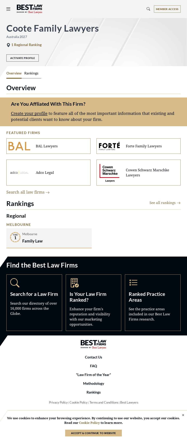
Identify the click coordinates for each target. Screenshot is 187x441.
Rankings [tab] (31, 73)
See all (163, 202)
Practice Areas (152, 303)
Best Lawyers (129, 402)
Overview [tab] (14, 73)
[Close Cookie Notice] (180, 415)
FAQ (93, 366)
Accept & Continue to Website (93, 433)
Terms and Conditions (103, 402)
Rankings (94, 392)
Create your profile (29, 113)
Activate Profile (22, 58)
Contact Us (93, 357)
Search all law (26, 192)
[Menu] (8, 9)
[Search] (148, 9)
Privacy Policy (58, 402)
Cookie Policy (79, 402)
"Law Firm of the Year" (93, 375)
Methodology (93, 383)
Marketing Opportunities (93, 303)
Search (34, 303)
